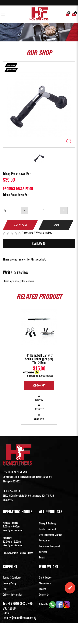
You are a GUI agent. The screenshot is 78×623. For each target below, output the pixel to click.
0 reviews (27, 233)
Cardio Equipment (47, 529)
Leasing (42, 589)
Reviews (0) (39, 243)
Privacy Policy (9, 583)
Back (56, 225)
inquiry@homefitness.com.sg (19, 617)
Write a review (43, 233)
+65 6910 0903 (17, 603)
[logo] (39, 14)
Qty (4, 210)
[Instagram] (66, 604)
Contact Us (44, 594)
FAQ (5, 589)
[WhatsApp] (52, 604)
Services (43, 552)
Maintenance (45, 583)
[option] (39, 104)
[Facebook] (59, 604)
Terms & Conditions (12, 577)
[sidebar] (4, 14)
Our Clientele (45, 577)
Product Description (18, 189)
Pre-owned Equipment (49, 546)
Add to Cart (20, 225)
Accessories (44, 540)
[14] (39, 327)
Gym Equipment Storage (50, 535)
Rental (42, 557)
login (12, 281)
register (21, 281)
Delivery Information (12, 594)
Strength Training (47, 523)
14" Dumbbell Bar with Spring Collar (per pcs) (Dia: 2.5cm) (39, 359)
